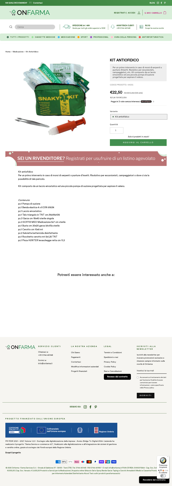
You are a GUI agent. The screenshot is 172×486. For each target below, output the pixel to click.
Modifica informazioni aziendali (85, 367)
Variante (114, 111)
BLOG (152, 3)
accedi (131, 13)
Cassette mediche (45, 37)
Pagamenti (75, 357)
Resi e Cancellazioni (113, 371)
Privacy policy (149, 388)
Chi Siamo (75, 353)
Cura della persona (125, 37)
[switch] (163, 475)
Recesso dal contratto (117, 377)
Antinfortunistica (153, 37)
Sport (84, 37)
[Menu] (167, 457)
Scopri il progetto (13, 453)
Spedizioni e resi (111, 357)
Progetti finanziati (79, 371)
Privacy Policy (110, 362)
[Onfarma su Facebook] (90, 407)
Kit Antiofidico (32, 52)
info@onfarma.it (45, 363)
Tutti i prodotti (19, 37)
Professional (101, 37)
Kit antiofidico (122, 116)
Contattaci (37, 3)
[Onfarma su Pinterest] (95, 407)
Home (7, 52)
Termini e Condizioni (113, 353)
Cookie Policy (110, 367)
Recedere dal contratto (154, 479)
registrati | (120, 13)
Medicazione (68, 37)
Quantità (114, 124)
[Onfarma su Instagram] (85, 407)
